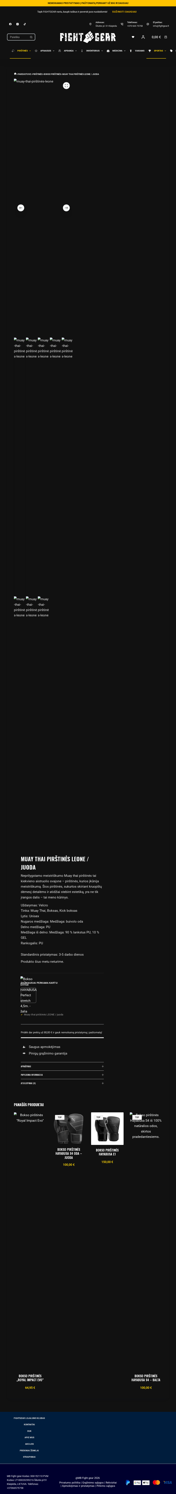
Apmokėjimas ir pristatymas (78, 1485)
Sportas (158, 51)
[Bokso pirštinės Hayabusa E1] (107, 1128)
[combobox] (17, 37)
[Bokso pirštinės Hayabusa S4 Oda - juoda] (68, 1128)
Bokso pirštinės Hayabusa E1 (107, 1152)
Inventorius (93, 51)
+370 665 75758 (135, 26)
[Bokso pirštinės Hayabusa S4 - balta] (146, 1241)
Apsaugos (45, 51)
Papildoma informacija (32, 1074)
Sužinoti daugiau (124, 11)
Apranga (69, 51)
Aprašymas (26, 1066)
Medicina (117, 51)
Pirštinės (22, 51)
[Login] (143, 37)
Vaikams (139, 51)
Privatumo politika (69, 1482)
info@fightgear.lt (161, 26)
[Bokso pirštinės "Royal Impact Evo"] (30, 1241)
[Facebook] (10, 24)
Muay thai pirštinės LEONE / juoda (43, 1014)
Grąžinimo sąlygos (93, 1482)
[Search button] (31, 37)
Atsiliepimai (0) (28, 1083)
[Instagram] (17, 24)
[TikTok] (24, 24)
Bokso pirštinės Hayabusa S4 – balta (145, 1378)
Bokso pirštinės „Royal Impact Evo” (30, 1378)
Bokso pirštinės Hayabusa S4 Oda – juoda (69, 1153)
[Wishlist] (133, 37)
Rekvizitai (111, 1482)
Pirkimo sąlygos (106, 1485)
